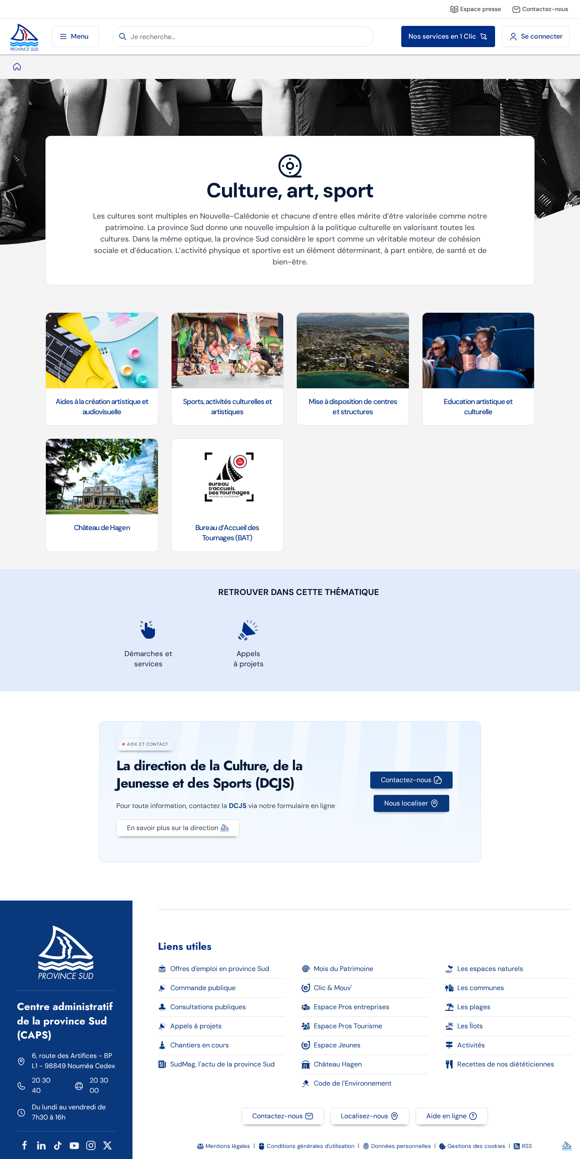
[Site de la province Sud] (24, 36)
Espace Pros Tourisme (348, 1025)
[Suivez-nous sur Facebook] (25, 1144)
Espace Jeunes (337, 1045)
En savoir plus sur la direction (172, 827)
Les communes (480, 987)
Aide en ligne (446, 1115)
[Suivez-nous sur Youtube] (74, 1144)
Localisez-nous (364, 1115)
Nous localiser (406, 803)
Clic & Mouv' (333, 987)
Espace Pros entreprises (351, 1006)
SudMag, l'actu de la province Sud (222, 1064)
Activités (471, 1045)
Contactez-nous (406, 779)
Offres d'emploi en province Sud (219, 968)
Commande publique (203, 987)
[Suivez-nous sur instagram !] (91, 1144)
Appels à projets (196, 1025)
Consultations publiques (208, 1006)
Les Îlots (470, 1025)
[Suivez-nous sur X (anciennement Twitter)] (107, 1144)
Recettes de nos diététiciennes (505, 1064)
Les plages (473, 1006)
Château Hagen (338, 1064)
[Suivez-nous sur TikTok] (58, 1144)
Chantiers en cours (199, 1045)
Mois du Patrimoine (343, 968)
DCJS (238, 805)
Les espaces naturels (490, 968)
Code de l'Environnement (352, 1083)
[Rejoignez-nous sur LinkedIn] (41, 1144)
